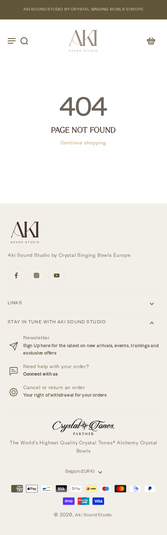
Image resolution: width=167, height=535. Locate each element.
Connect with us (40, 374)
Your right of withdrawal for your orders (65, 395)
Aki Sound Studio (93, 515)
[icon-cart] (150, 40)
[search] (24, 40)
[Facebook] (16, 275)
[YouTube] (56, 275)
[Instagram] (36, 275)
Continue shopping (84, 143)
